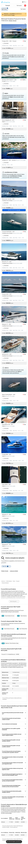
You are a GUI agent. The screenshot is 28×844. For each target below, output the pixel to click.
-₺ (25, 1)
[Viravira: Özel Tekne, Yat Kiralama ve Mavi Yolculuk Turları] (5, 2)
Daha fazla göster (13, 601)
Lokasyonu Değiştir (14, 571)
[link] (17, 581)
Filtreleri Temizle (4, 571)
